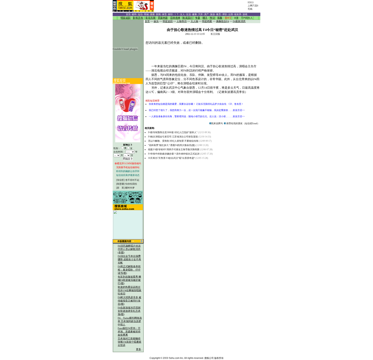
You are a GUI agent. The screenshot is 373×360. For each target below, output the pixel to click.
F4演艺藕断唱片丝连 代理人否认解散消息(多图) (129, 249)
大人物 (194, 21)
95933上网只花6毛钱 (253, 5)
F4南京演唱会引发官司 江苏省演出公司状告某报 (173, 136)
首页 (147, 21)
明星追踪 (168, 21)
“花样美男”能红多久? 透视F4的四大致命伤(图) (171, 145)
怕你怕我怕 (131, 184)
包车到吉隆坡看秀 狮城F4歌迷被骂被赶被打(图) (129, 280)
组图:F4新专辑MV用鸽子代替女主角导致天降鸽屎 (173, 149)
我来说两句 (217, 123)
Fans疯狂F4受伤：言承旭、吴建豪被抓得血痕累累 (129, 331)
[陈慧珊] (120, 184)
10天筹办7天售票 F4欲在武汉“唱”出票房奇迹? (171, 158)
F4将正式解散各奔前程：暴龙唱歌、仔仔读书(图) (129, 269)
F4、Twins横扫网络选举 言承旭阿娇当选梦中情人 (130, 321)
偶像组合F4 (222, 21)
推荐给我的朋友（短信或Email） (243, 123)
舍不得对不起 (132, 180)
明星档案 (207, 21)
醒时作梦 (130, 187)
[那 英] (120, 187)
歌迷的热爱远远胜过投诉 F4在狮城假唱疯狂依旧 (129, 290)
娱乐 (156, 21)
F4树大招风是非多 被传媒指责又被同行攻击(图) (129, 300)
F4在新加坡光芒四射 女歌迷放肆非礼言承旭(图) (129, 311)
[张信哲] (120, 180)
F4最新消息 (239, 21)
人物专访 (182, 21)
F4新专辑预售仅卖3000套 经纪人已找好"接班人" (172, 132)
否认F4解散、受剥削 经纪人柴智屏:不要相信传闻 (173, 141)
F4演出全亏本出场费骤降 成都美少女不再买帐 (129, 259)
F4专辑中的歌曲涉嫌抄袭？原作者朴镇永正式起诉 (174, 153)
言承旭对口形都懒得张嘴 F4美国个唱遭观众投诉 (129, 342)
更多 (138, 349)
